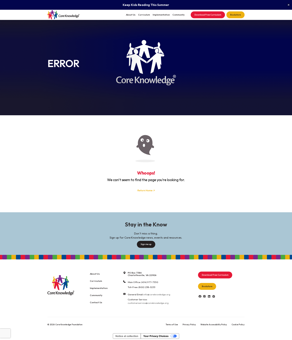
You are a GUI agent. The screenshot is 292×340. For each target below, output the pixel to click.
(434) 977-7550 (149, 282)
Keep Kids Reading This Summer (146, 5)
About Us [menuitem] (130, 14)
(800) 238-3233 (146, 287)
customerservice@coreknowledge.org (148, 303)
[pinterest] (214, 296)
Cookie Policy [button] (238, 324)
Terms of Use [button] (172, 324)
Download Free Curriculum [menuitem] (208, 14)
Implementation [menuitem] (161, 14)
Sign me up (146, 244)
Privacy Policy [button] (189, 324)
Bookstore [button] (207, 286)
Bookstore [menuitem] (235, 14)
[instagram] (204, 296)
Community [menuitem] (178, 14)
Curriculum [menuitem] (144, 14)
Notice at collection (126, 336)
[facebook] (200, 296)
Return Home (144, 190)
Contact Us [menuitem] (96, 302)
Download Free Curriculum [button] (215, 275)
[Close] (288, 5)
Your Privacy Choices (156, 336)
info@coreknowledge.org (156, 294)
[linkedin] (209, 296)
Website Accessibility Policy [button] (213, 324)
